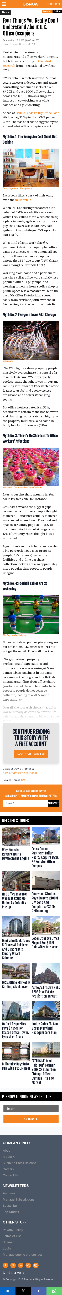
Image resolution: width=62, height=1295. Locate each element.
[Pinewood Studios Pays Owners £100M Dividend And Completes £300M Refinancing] (46, 892)
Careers (8, 1169)
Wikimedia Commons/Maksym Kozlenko (22, 487)
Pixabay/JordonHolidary (14, 635)
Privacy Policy (13, 1230)
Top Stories (11, 1212)
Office (57, 11)
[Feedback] (36, 1265)
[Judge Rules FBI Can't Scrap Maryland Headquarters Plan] (46, 1020)
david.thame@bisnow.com (20, 773)
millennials (23, 200)
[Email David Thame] (33, 44)
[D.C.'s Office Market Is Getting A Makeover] (16, 981)
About (7, 1150)
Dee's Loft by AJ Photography (17, 188)
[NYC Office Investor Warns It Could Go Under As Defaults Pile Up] (16, 892)
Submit (53, 803)
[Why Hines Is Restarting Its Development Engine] (16, 849)
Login (7, 1248)
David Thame (22, 768)
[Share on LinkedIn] (8, 1291)
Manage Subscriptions (18, 1199)
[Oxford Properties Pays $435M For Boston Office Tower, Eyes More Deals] (16, 1020)
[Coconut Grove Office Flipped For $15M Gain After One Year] (46, 938)
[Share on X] (23, 1291)
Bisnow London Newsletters (26, 1096)
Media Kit (9, 1157)
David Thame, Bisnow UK (17, 44)
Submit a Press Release (19, 1163)
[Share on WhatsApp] (54, 1291)
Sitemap (8, 1242)
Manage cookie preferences (23, 1254)
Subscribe (54, 4)
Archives (9, 1193)
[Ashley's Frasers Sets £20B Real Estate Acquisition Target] (46, 981)
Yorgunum (8, 361)
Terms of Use (12, 1236)
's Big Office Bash (37, 113)
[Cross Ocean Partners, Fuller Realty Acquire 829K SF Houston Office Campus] (46, 849)
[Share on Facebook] (38, 1291)
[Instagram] (28, 1265)
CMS (24, 779)
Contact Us (11, 1175)
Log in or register (31, 753)
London (47, 11)
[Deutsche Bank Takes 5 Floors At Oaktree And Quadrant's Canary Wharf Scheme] (16, 938)
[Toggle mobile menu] (4, 4)
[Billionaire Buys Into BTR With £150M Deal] (16, 1064)
